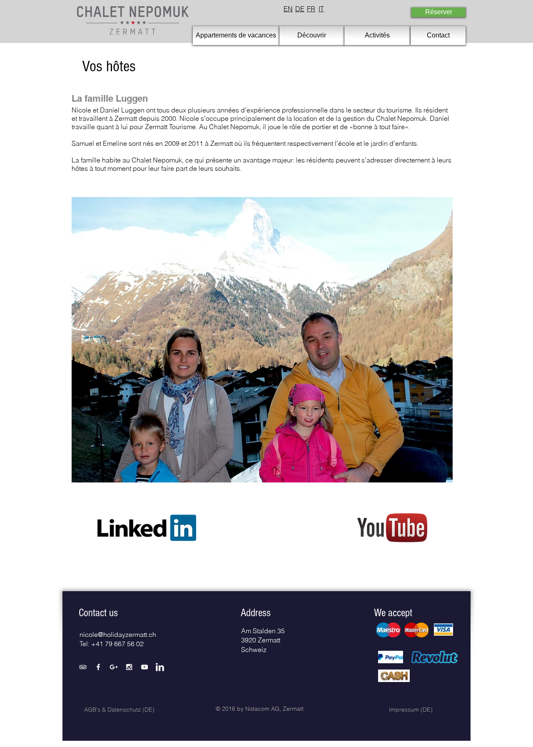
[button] (98, 612)
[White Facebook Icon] (98, 667)
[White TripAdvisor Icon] (83, 667)
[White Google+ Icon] (114, 667)
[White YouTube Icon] (144, 667)
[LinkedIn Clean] (160, 667)
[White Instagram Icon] (129, 667)
